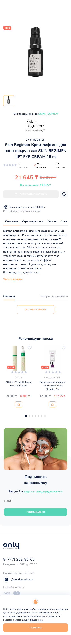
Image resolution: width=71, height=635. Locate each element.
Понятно (35, 627)
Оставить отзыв (35, 309)
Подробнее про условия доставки (21, 211)
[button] (26, 416)
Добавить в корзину (33, 194)
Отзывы (9, 296)
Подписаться (35, 512)
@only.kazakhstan (22, 579)
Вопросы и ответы (54, 296)
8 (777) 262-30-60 (19, 559)
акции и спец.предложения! (43, 491)
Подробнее (36, 619)
